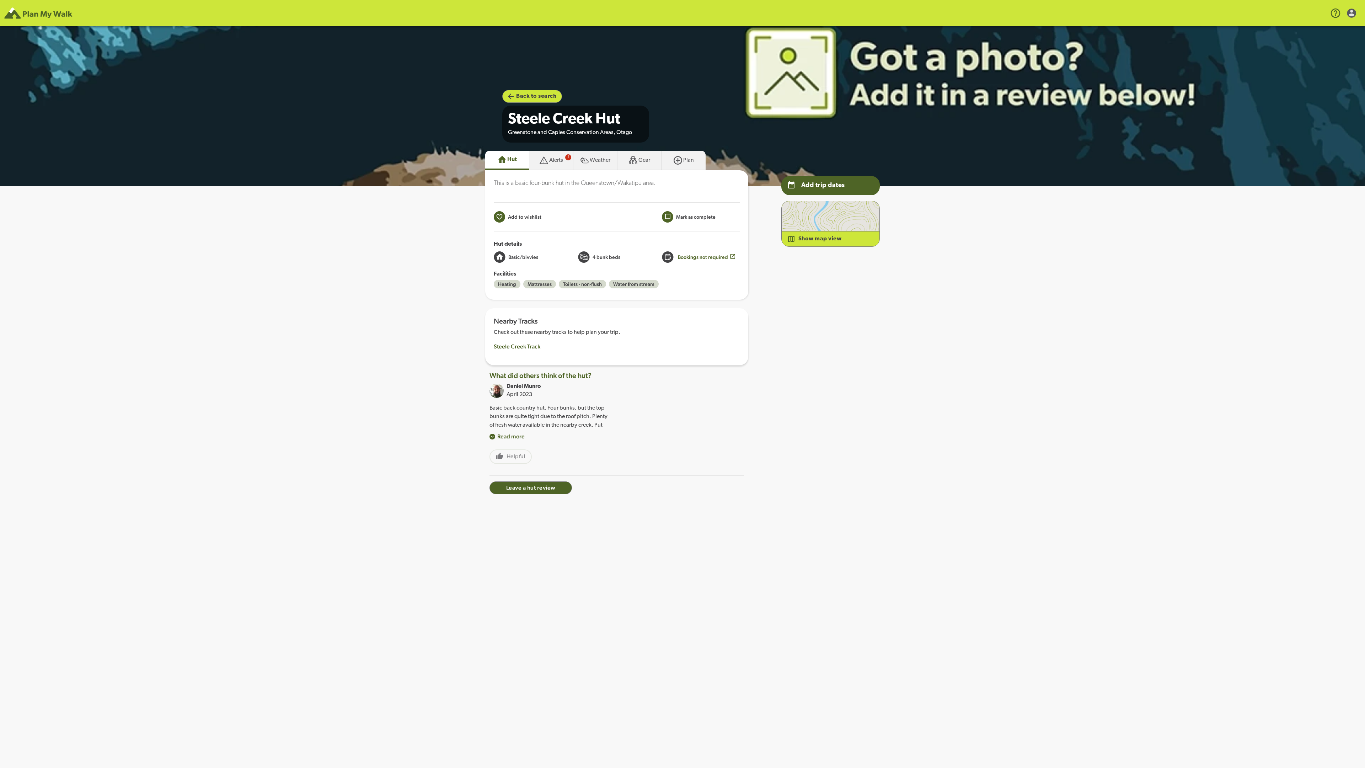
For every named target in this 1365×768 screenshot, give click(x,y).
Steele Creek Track (517, 346)
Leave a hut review (531, 487)
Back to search (536, 96)
